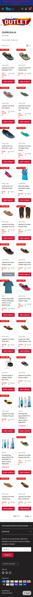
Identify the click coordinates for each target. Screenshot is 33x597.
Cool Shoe (5, 65)
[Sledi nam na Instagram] (6, 572)
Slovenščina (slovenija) (9, 563)
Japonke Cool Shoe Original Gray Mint (24, 456)
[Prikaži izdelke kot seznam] (30, 45)
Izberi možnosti (8, 81)
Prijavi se (8, 555)
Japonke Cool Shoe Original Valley (8, 263)
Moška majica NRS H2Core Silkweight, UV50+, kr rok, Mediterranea (8, 302)
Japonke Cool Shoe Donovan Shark (24, 376)
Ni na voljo (8, 274)
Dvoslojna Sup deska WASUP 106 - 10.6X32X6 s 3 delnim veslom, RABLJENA (8, 459)
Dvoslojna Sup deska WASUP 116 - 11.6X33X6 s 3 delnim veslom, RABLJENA (24, 418)
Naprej (27, 516)
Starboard (21, 183)
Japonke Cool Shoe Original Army (24, 69)
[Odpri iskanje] (22, 9)
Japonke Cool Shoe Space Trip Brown (24, 498)
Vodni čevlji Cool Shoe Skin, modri (7, 147)
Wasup (20, 411)
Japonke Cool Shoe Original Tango (24, 300)
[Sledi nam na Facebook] (3, 572)
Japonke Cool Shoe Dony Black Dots (8, 69)
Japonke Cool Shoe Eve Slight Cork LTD (8, 225)
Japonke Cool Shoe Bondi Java (8, 340)
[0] (30, 9)
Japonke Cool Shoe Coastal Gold (8, 498)
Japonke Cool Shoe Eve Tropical (8, 107)
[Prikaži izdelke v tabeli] (27, 45)
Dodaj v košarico (25, 274)
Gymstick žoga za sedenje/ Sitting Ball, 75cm (7, 378)
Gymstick (5, 372)
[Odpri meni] (3, 9)
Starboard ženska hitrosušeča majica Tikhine (24, 188)
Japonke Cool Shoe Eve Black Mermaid (8, 415)
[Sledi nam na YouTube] (10, 572)
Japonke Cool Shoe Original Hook (24, 225)
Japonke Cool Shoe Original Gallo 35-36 (24, 263)
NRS (3, 296)
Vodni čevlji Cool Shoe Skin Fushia (7, 187)
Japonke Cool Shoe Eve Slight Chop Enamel (24, 148)
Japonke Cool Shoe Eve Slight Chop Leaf (24, 108)
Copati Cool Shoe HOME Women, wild (24, 340)
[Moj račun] (26, 9)
